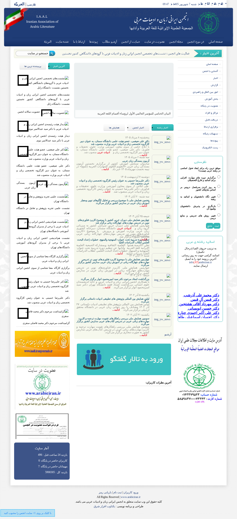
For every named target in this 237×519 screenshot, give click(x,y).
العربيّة (47, 41)
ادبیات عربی (103, 152)
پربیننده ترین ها (32, 66)
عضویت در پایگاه (209, 105)
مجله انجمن (176, 41)
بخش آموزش (211, 98)
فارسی (31, 4)
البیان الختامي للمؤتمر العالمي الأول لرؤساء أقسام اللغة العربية (134, 113)
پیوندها (93, 41)
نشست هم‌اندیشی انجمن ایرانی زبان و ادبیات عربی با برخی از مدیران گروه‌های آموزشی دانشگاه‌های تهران (43, 243)
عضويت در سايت (154, 41)
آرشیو (168, 334)
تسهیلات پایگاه (210, 133)
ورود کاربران (130, 492)
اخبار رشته (162, 127)
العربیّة (19, 4)
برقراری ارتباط (211, 126)
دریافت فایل (211, 119)
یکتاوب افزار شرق (104, 506)
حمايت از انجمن (130, 41)
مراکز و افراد (211, 112)
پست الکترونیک (210, 147)
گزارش (214, 84)
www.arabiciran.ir (130, 497)
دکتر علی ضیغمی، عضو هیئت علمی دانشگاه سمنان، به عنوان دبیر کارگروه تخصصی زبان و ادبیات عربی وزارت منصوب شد (43, 170)
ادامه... (143, 155)
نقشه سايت (62, 41)
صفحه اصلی (216, 41)
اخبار (215, 78)
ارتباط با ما (79, 41)
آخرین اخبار (59, 66)
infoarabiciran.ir (200, 262)
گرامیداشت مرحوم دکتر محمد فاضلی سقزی (46, 323)
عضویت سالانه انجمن (29, 111)
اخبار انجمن (138, 127)
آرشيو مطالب (109, 41)
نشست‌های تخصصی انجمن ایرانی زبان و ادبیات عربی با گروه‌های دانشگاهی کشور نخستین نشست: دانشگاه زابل (43, 99)
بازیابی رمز (105, 492)
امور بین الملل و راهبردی (205, 91)
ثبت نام (117, 492)
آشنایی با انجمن (210, 71)
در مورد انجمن (195, 41)
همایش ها (114, 127)
